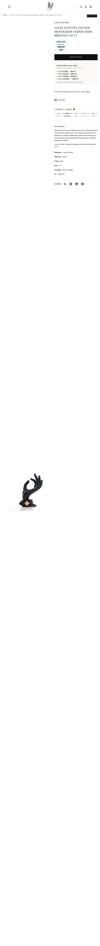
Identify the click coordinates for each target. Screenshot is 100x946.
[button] (90, 6)
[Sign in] (85, 6)
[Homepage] (50, 6)
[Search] (81, 6)
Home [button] (5, 15)
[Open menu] (9, 6)
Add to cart (76, 57)
